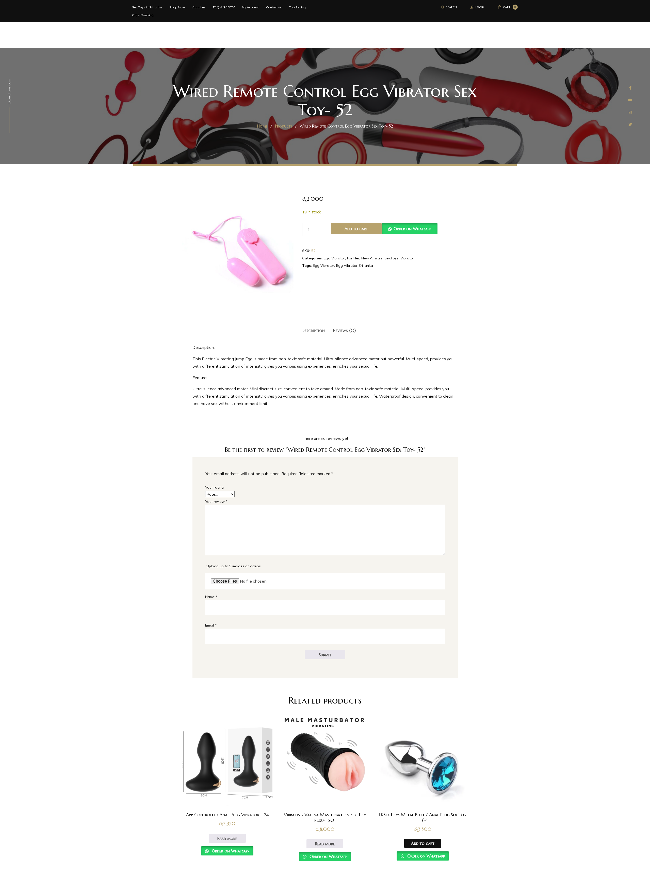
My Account (250, 7)
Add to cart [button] (422, 843)
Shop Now (177, 7)
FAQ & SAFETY (224, 7)
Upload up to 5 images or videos (233, 566)
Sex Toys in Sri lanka (147, 7)
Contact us (274, 7)
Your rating (214, 487)
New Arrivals (371, 258)
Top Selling (297, 7)
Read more (227, 838)
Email (211, 625)
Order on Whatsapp (412, 228)
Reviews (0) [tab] (344, 330)
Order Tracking (143, 15)
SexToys (391, 258)
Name (211, 597)
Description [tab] (313, 330)
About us (199, 7)
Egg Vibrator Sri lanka (354, 265)
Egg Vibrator (334, 258)
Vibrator (407, 258)
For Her (353, 258)
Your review (216, 501)
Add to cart (356, 228)
